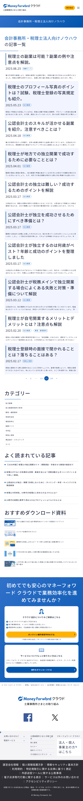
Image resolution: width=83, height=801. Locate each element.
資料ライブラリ (36, 750)
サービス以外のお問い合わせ (62, 777)
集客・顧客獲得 (11, 412)
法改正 (8, 430)
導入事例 (33, 743)
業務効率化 (10, 421)
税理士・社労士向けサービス (34, 685)
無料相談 (69, 8)
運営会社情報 (11, 764)
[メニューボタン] (78, 8)
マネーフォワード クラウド (13, 685)
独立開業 (9, 403)
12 (41, 378)
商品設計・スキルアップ (15, 440)
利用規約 (17, 769)
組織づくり (10, 426)
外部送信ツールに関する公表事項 (41, 773)
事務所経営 (10, 417)
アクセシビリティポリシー (41, 781)
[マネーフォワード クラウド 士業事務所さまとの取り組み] (21, 7)
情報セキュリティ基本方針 (63, 764)
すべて (8, 444)
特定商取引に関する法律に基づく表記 (48, 769)
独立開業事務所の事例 (14, 408)
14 (51, 378)
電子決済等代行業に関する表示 (22, 777)
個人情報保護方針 (32, 764)
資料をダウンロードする (41, 669)
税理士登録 (10, 435)
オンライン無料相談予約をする (41, 634)
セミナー (33, 746)
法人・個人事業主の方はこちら (67, 747)
